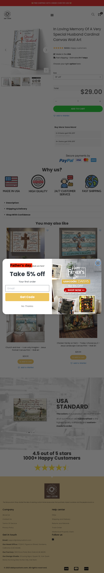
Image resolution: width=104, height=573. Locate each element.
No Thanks (27, 306)
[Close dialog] (98, 263)
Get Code (27, 297)
